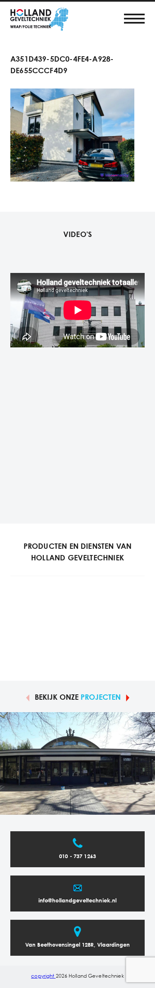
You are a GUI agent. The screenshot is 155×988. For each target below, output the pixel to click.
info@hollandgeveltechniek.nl (77, 901)
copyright (43, 976)
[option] (77, 763)
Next (127, 697)
